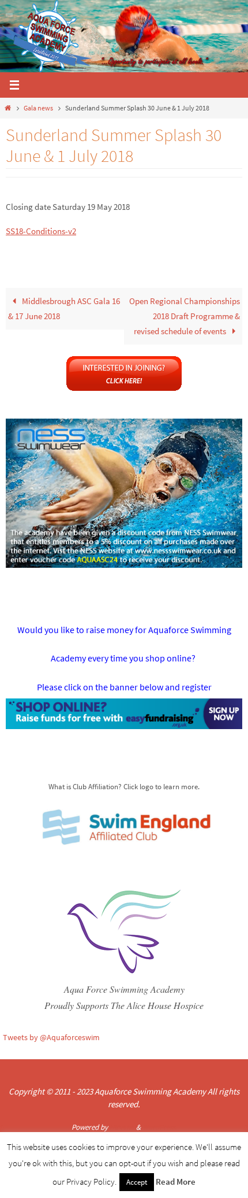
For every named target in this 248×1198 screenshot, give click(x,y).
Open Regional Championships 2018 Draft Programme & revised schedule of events (184, 316)
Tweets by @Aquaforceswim (51, 1037)
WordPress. (159, 1127)
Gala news (38, 107)
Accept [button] (136, 1182)
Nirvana (122, 1127)
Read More (176, 1181)
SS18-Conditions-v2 (41, 230)
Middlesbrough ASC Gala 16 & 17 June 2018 (64, 308)
